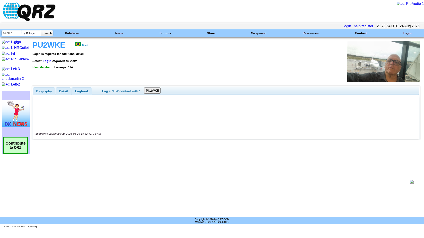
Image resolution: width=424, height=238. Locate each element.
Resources (311, 33)
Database (72, 33)
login (347, 26)
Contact (361, 33)
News (119, 33)
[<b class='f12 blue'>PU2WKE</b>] (383, 81)
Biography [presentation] (44, 91)
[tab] (44, 91)
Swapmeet (259, 33)
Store (211, 33)
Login (407, 33)
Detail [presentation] (63, 91)
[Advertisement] (221, 182)
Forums (165, 33)
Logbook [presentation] (82, 91)
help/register (363, 26)
